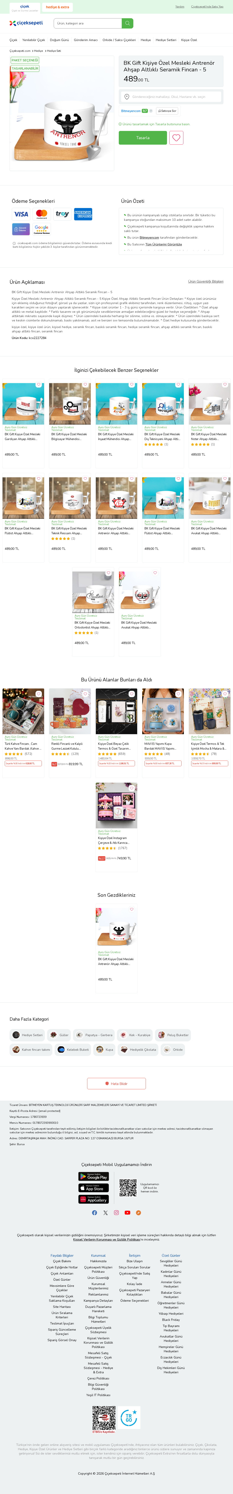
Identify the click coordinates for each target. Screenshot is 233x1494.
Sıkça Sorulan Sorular (134, 1267)
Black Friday (171, 1320)
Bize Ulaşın (135, 1261)
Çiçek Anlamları (62, 1273)
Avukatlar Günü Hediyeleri (171, 1338)
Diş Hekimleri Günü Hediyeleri (171, 1370)
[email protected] (49, 1111)
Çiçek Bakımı (62, 1261)
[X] (105, 1212)
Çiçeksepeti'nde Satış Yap (207, 6)
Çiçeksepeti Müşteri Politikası (98, 1269)
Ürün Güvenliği (98, 1278)
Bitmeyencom (131, 111)
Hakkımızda (98, 1261)
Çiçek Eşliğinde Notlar (62, 1267)
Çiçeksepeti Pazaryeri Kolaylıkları (134, 1292)
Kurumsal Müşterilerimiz (98, 1286)
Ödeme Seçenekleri (134, 1300)
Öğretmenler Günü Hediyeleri (171, 1305)
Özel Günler (62, 1280)
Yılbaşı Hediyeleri (171, 1313)
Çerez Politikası (98, 1378)
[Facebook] (94, 1212)
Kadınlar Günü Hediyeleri (171, 1274)
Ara (127, 23)
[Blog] (138, 1212)
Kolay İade (134, 1284)
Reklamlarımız (98, 1294)
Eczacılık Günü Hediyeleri (171, 1359)
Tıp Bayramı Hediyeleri (171, 1328)
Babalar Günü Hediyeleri (171, 1295)
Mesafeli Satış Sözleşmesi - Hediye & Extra (98, 1367)
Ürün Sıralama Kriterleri (62, 1315)
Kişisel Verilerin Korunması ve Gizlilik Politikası (98, 1342)
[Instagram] (116, 1212)
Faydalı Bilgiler (62, 1255)
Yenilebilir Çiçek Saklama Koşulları (62, 1298)
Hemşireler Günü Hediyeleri (171, 1349)
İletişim (134, 1255)
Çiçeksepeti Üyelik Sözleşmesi (98, 1330)
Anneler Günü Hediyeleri (171, 1284)
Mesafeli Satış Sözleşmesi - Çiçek (98, 1355)
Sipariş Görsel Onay (62, 1340)
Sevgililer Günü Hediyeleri (171, 1263)
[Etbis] (104, 1420)
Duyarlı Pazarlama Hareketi (98, 1309)
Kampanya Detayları (98, 1300)
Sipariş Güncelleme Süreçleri (62, 1331)
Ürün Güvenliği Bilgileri (205, 281)
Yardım (179, 6)
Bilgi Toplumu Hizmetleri (98, 1319)
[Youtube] (127, 1212)
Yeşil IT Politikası (98, 1395)
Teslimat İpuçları (62, 1323)
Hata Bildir (118, 1083)
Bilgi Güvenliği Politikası (98, 1386)
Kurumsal (98, 1255)
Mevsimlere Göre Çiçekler (62, 1288)
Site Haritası (62, 1307)
